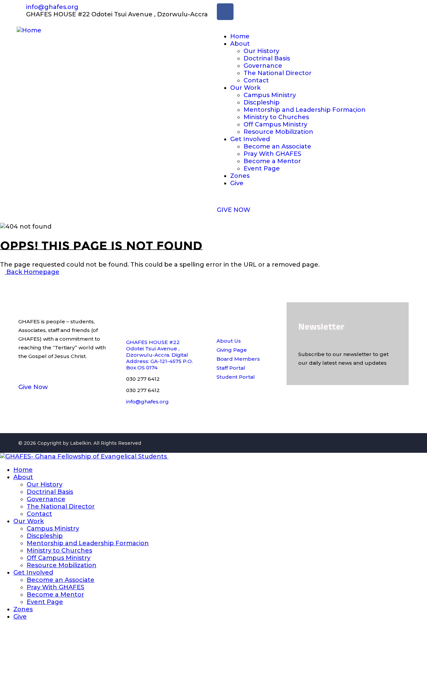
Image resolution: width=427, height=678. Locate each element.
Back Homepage (32, 272)
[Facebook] (225, 11)
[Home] (29, 30)
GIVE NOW (233, 210)
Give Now (33, 387)
